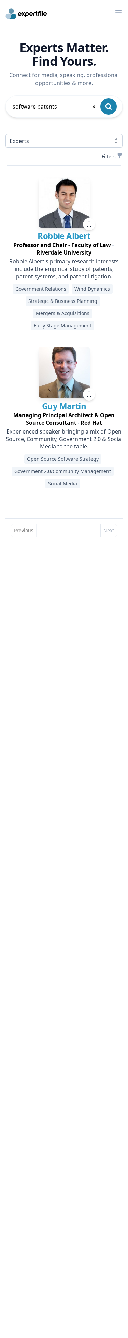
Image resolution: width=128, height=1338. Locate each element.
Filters (109, 156)
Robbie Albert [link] (64, 235)
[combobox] (54, 106)
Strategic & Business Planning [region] (62, 301)
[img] (64, 202)
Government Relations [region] (40, 288)
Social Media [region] (62, 483)
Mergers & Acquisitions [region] (62, 313)
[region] (64, 248)
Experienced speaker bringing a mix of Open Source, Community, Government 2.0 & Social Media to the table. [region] (64, 439)
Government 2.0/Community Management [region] (62, 471)
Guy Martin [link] (64, 405)
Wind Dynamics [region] (92, 288)
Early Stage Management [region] (62, 325)
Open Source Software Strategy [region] (63, 459)
